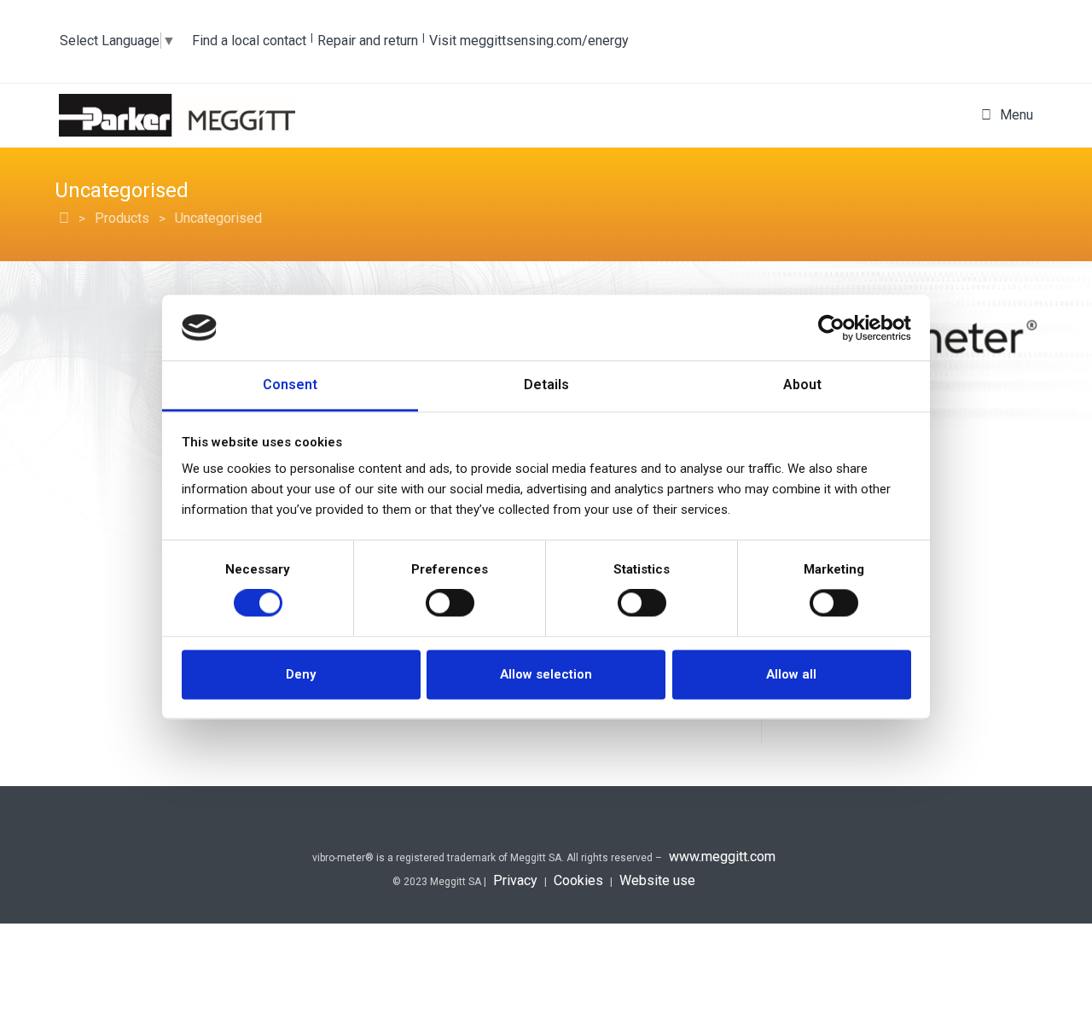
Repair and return (367, 40)
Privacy (515, 880)
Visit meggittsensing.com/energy (529, 40)
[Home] (64, 218)
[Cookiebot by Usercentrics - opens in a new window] (836, 327)
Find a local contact (249, 40)
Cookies (578, 880)
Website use (657, 880)
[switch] (450, 603)
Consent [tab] (290, 384)
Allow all (791, 674)
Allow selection (546, 674)
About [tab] (802, 384)
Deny (301, 674)
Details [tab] (546, 384)
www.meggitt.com (722, 856)
